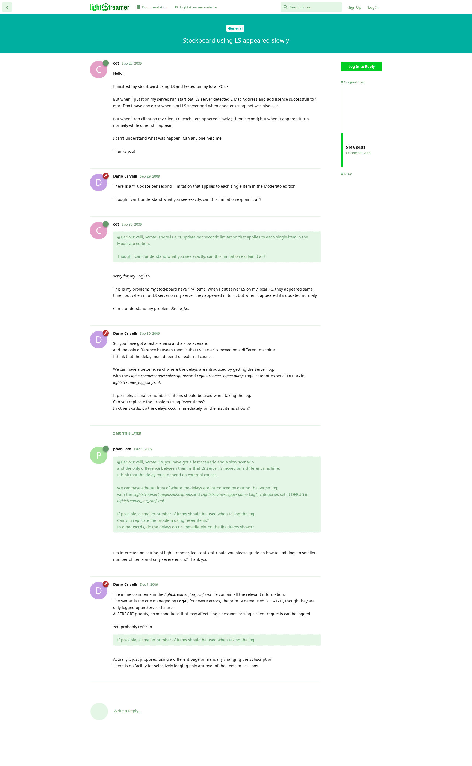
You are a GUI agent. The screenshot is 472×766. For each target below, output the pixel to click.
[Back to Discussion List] (7, 7)
